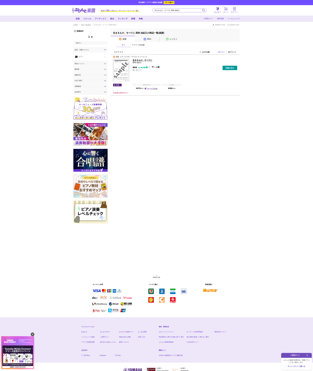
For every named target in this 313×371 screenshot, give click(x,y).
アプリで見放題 (138, 45)
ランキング (123, 19)
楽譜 (124, 39)
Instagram (103, 355)
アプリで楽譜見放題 (88, 342)
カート (225, 12)
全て (123, 45)
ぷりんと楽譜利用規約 (166, 342)
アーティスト (101, 19)
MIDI (149, 39)
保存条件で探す (234, 25)
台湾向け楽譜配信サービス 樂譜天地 (171, 355)
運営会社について (220, 332)
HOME (75, 25)
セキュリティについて (166, 332)
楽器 (78, 19)
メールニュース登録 (88, 337)
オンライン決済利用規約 (195, 332)
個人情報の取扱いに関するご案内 (198, 337)
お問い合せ (141, 337)
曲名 (112, 19)
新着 (133, 19)
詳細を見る (230, 68)
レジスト (173, 39)
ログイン (234, 12)
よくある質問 (142, 332)
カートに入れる (152, 88)
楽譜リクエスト (124, 342)
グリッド (233, 52)
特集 (141, 19)
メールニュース (234, 19)
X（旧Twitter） (86, 355)
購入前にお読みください (108, 342)
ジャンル (87, 19)
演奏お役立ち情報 (125, 337)
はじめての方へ (105, 332)
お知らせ (84, 332)
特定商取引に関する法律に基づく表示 (171, 337)
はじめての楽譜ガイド (126, 332)
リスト (222, 52)
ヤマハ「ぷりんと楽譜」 (83, 10)
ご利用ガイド (208, 19)
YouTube (118, 355)
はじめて (217, 12)
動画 (117, 85)
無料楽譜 (220, 19)
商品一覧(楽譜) (86, 25)
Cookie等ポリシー (193, 342)
